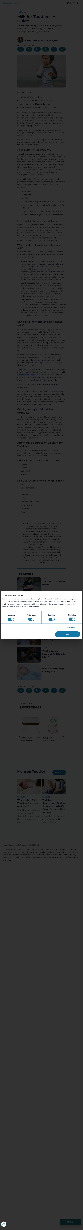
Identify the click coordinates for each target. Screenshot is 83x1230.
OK (67, 634)
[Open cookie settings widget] (3, 1224)
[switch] (31, 619)
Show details (71, 627)
